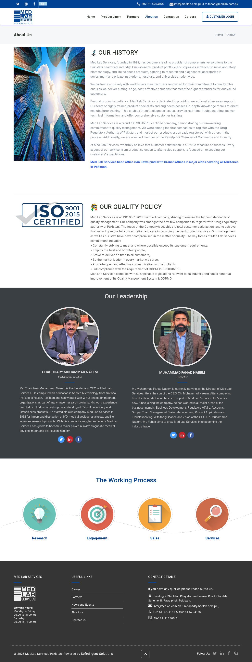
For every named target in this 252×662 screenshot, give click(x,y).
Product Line (110, 16)
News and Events (82, 604)
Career (75, 589)
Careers (190, 16)
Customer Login (221, 16)
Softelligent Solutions (97, 654)
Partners (133, 16)
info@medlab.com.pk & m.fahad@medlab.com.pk (186, 606)
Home (91, 16)
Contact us (171, 16)
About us (151, 16)
